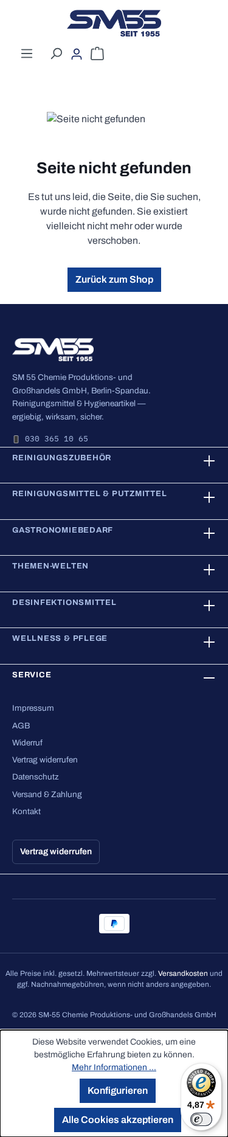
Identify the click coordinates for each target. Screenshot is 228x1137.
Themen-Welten (50, 566)
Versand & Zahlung (47, 794)
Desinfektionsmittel (64, 602)
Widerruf (27, 742)
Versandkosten (183, 973)
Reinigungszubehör (61, 458)
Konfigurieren (118, 1090)
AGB (21, 725)
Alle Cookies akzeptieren (117, 1120)
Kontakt (26, 811)
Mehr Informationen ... (114, 1067)
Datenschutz (35, 776)
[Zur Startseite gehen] (114, 23)
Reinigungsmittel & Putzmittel (89, 493)
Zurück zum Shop (114, 279)
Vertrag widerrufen (45, 759)
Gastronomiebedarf (62, 530)
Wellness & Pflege (60, 638)
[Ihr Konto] (77, 54)
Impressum (33, 708)
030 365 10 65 (56, 439)
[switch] (201, 1119)
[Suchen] (56, 53)
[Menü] (26, 53)
